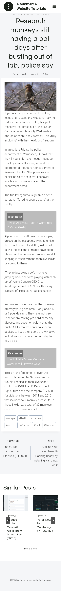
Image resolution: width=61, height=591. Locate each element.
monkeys (36, 418)
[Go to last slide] (8, 520)
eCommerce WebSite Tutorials (30, 14)
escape (10, 418)
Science (25, 425)
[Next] (53, 520)
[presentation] (15, 503)
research (11, 425)
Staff (37, 425)
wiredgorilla (21, 74)
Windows (49, 425)
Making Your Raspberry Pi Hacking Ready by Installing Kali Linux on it (46, 453)
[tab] (25, 548)
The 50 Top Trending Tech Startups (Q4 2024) (15, 449)
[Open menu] (54, 6)
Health (23, 418)
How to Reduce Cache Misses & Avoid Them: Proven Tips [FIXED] (15, 527)
